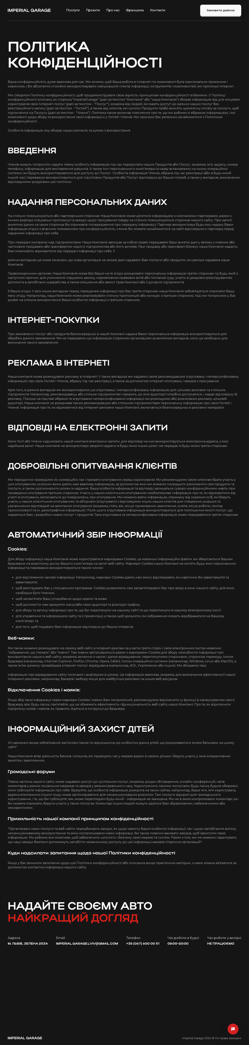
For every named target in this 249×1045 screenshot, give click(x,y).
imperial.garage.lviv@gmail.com (87, 943)
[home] (29, 10)
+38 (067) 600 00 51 (142, 943)
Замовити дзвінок (221, 10)
